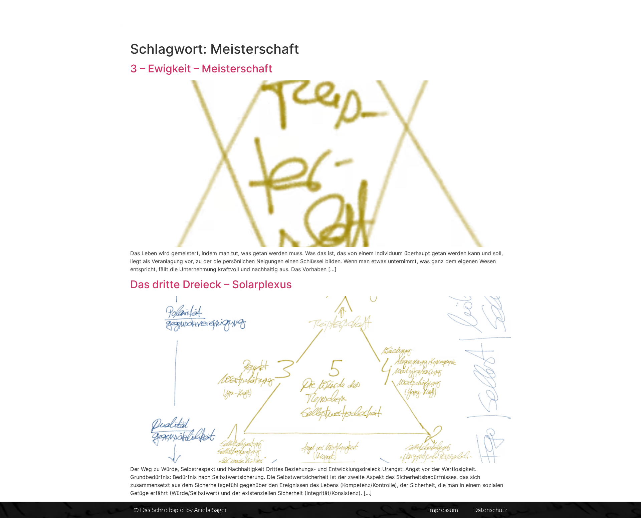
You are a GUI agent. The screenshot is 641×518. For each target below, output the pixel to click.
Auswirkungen (505, 18)
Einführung (451, 18)
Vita (414, 18)
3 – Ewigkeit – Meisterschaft (201, 68)
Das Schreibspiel (313, 18)
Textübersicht (374, 18)
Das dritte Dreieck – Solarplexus (211, 284)
